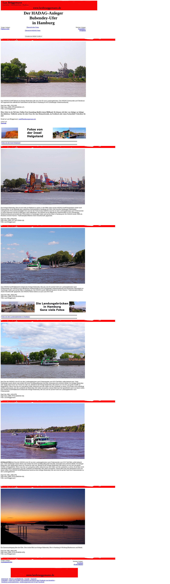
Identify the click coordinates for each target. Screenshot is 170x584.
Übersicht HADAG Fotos (32, 30)
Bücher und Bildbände (16, 579)
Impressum (4, 579)
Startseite (33, 579)
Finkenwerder (5, 29)
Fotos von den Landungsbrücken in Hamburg (15, 316)
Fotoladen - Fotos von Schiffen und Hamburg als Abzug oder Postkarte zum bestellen (28, 580)
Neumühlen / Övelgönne (82, 29)
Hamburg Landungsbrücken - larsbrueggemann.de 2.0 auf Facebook (22, 582)
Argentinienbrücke (6, 562)
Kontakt (27, 579)
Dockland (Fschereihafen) (78, 563)
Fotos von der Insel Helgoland (10, 143)
